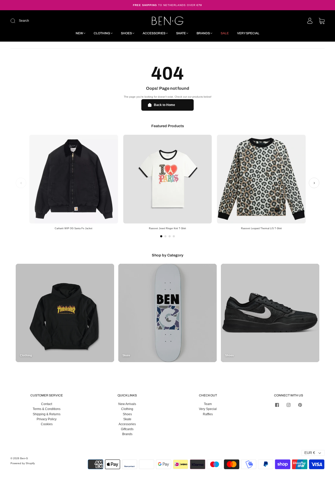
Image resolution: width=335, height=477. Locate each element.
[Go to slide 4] (174, 236)
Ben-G (24, 458)
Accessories (154, 33)
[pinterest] (300, 405)
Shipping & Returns (46, 414)
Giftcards (127, 429)
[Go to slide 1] (161, 236)
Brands (203, 33)
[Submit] (48, 20)
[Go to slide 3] (170, 236)
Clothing (102, 33)
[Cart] (322, 21)
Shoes (126, 33)
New (79, 33)
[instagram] (288, 405)
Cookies (47, 424)
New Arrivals (127, 404)
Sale (225, 33)
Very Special (248, 33)
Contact (46, 404)
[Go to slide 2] (165, 236)
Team (208, 404)
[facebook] (277, 405)
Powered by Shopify (22, 463)
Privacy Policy (47, 419)
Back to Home (164, 105)
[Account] (309, 21)
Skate (181, 33)
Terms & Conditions (46, 409)
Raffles (208, 414)
